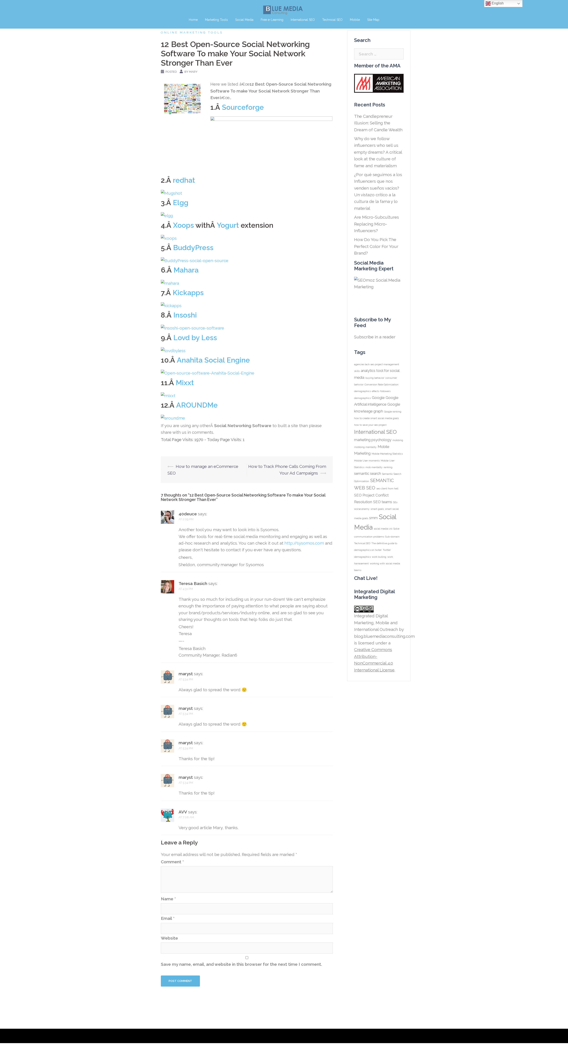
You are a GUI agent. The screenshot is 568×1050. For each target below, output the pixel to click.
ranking (388, 467)
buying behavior (374, 378)
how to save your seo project (370, 425)
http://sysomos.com (304, 543)
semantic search (367, 473)
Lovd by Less (195, 338)
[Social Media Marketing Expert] (380, 292)
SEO (370, 488)
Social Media (244, 20)
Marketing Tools (216, 20)
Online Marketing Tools (192, 32)
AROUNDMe (197, 405)
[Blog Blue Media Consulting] (284, 9)
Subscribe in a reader (374, 336)
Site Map (373, 20)
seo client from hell (387, 488)
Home (193, 20)
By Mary (190, 71)
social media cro (383, 528)
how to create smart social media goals (376, 418)
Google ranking (392, 411)
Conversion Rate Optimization (381, 384)
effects (375, 391)
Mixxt (185, 383)
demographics (362, 391)
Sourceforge (243, 107)
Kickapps (188, 293)
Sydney (246, 1035)
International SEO (303, 20)
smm (373, 518)
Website (169, 938)
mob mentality (374, 467)
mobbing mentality (365, 447)
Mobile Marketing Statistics (387, 453)
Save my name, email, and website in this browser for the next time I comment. (241, 964)
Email (168, 918)
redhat (184, 180)
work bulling (379, 556)
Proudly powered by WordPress (189, 1035)
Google (378, 397)
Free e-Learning (272, 20)
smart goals (377, 509)
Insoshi (185, 315)
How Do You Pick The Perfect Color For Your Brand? (376, 246)
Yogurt (228, 225)
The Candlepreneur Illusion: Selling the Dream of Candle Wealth (378, 123)
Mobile (355, 20)
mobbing (397, 440)
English (497, 3)
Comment (172, 861)
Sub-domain (392, 536)
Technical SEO (332, 20)
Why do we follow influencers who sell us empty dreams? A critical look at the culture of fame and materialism (378, 152)
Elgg (180, 202)
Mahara (186, 270)
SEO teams (382, 502)
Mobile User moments (367, 460)
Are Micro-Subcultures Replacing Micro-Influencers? (376, 224)
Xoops (183, 225)
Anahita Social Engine (213, 360)
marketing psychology (372, 440)
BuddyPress (193, 247)
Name (168, 898)
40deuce (188, 513)
